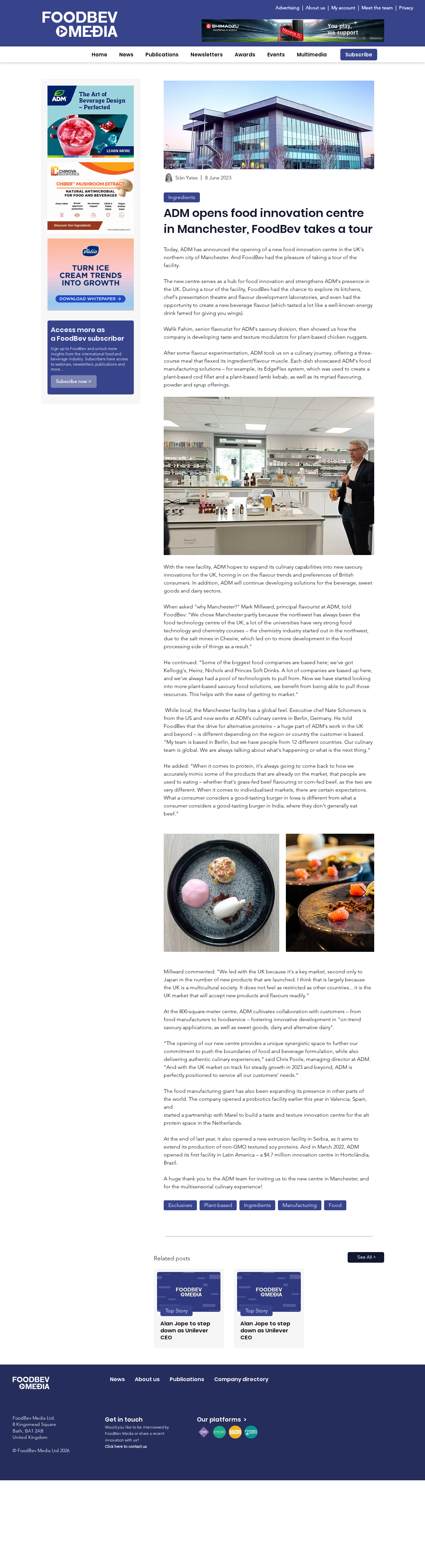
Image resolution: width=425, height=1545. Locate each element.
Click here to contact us (126, 1446)
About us (315, 8)
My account (343, 8)
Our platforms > (221, 1419)
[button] (126, 54)
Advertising (289, 8)
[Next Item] (363, 892)
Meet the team (377, 8)
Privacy (406, 8)
